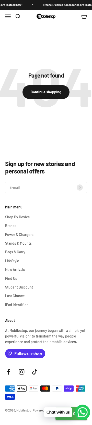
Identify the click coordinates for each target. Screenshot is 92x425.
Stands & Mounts (18, 243)
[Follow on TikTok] (34, 371)
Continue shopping (46, 92)
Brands (10, 225)
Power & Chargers (19, 234)
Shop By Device (17, 217)
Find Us (11, 278)
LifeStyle (12, 261)
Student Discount (19, 287)
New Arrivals (15, 269)
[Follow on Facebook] (8, 371)
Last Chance (15, 296)
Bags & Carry (15, 252)
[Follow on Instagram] (21, 371)
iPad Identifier (16, 305)
